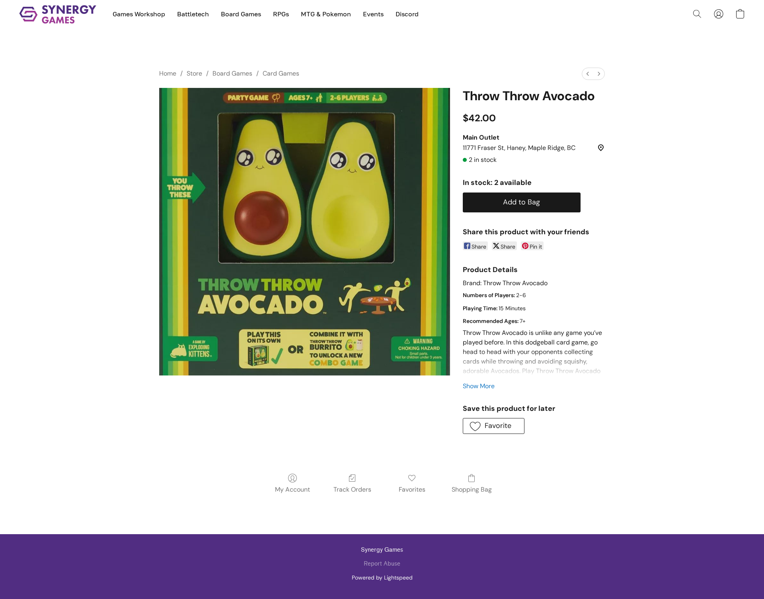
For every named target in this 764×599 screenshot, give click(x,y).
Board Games (241, 14)
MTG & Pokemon (326, 14)
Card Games (281, 73)
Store (194, 73)
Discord (407, 14)
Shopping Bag (472, 489)
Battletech (193, 14)
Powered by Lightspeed (382, 577)
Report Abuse (382, 563)
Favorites (412, 489)
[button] (58, 14)
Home (167, 73)
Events (373, 14)
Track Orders (352, 489)
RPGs (281, 14)
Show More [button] (479, 386)
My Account (292, 489)
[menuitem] (587, 74)
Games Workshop (139, 14)
